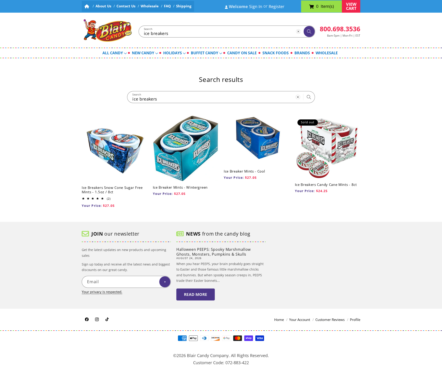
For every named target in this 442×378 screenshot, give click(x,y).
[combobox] (227, 31)
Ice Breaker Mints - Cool (244, 171)
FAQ (167, 6)
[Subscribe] (164, 281)
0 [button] (317, 6)
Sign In (255, 6)
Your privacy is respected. (102, 291)
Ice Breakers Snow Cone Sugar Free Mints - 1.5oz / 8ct (112, 189)
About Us (103, 6)
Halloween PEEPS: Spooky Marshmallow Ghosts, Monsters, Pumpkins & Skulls (213, 252)
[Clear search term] (298, 31)
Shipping (183, 6)
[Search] (309, 31)
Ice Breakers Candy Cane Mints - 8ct (326, 184)
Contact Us (125, 6)
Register (276, 6)
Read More (195, 294)
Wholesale (150, 6)
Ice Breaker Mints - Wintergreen (180, 187)
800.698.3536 (340, 28)
